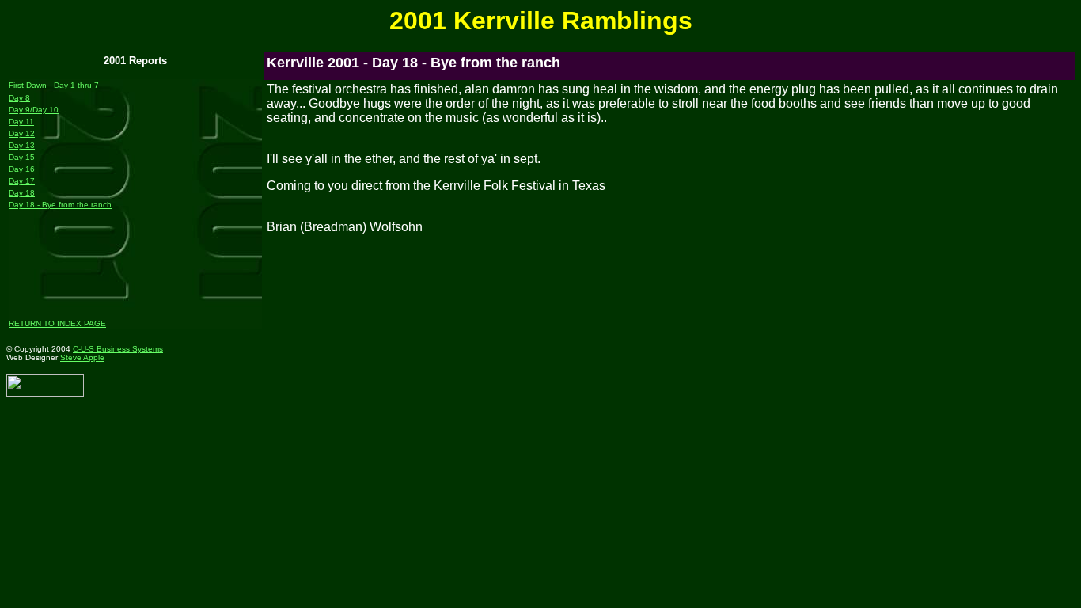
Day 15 (22, 157)
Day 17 (22, 181)
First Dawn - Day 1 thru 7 (54, 85)
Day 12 (22, 133)
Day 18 (22, 192)
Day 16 (22, 169)
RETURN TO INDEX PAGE (57, 323)
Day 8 (19, 97)
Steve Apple (82, 357)
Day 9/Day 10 (34, 109)
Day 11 (21, 121)
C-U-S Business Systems (118, 348)
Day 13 (22, 145)
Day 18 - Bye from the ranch (60, 204)
